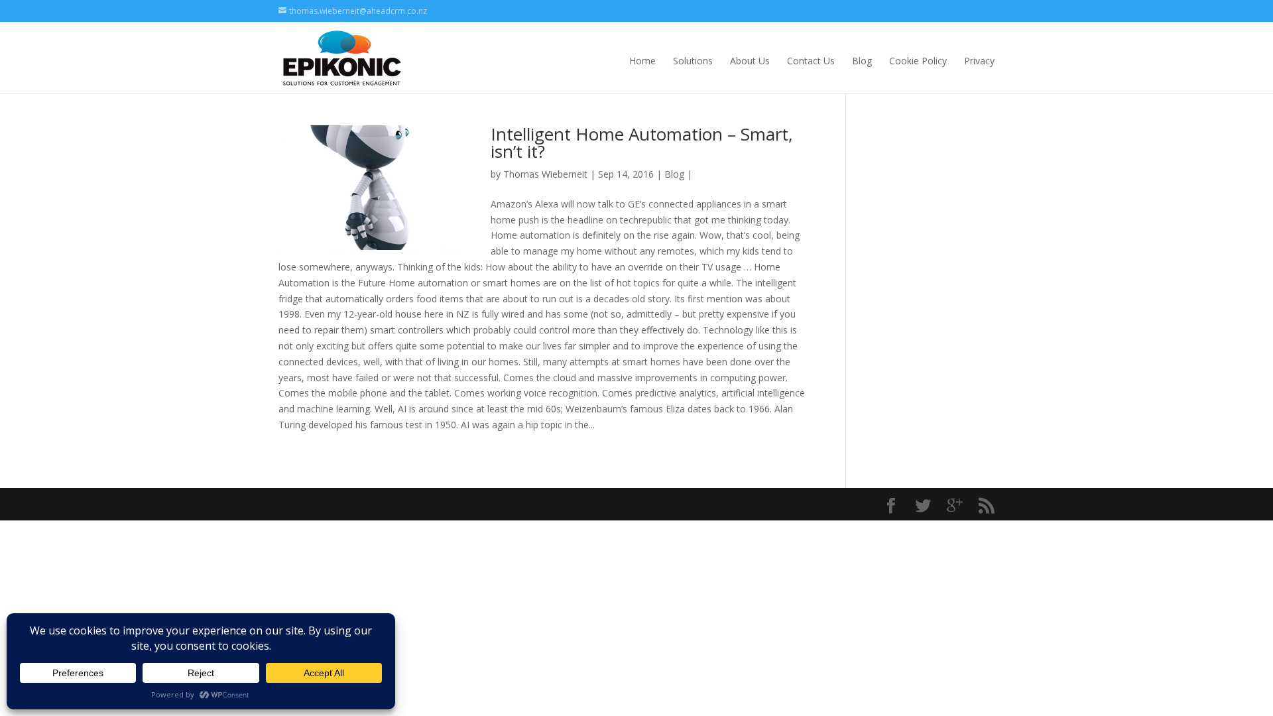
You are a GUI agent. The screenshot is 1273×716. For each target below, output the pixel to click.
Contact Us (811, 60)
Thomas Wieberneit (545, 174)
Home (642, 60)
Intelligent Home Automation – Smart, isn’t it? (642, 142)
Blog (862, 60)
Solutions (693, 60)
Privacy (979, 60)
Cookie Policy (918, 60)
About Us (750, 60)
